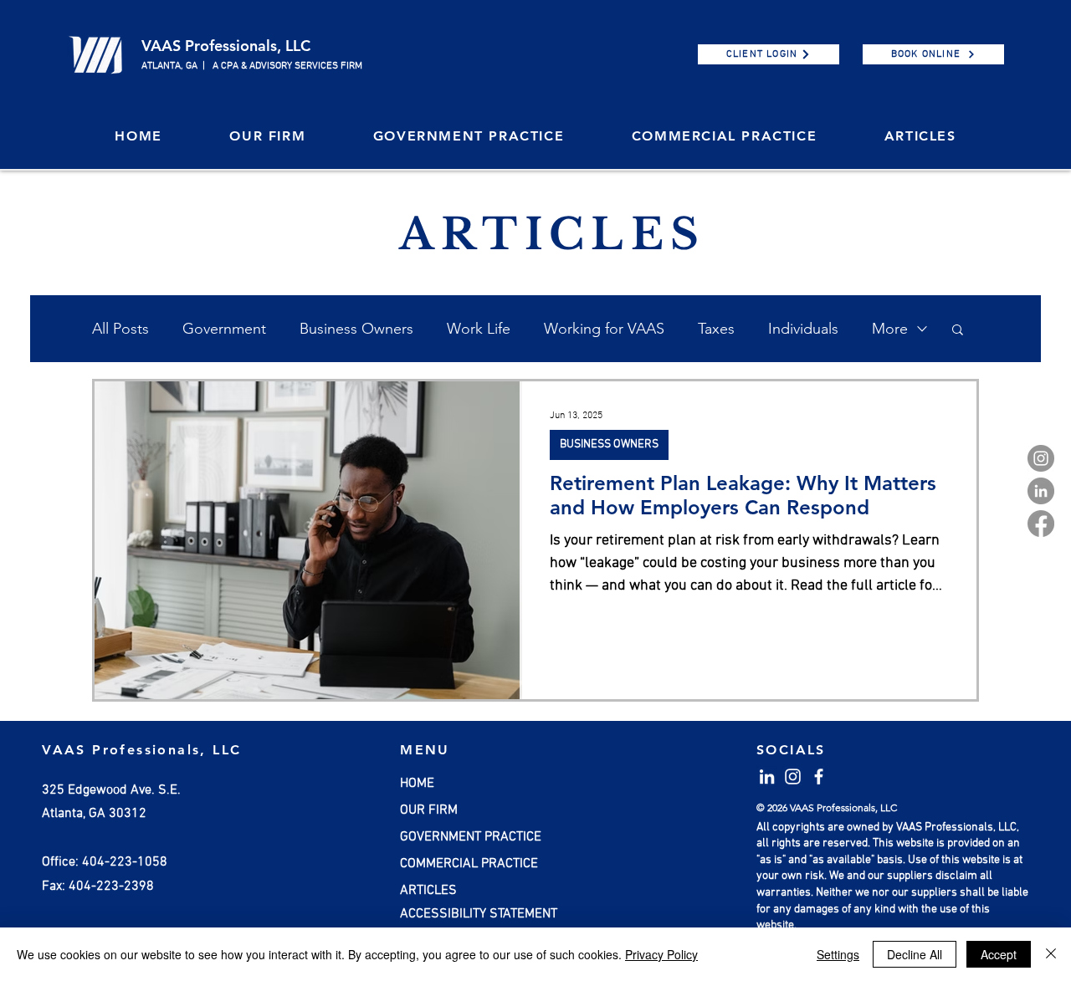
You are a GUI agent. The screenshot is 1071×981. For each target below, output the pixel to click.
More (890, 328)
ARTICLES (428, 890)
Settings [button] (838, 954)
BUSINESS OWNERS (609, 444)
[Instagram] (1040, 458)
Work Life (478, 328)
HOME (417, 783)
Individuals (803, 328)
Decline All (914, 954)
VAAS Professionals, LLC (225, 45)
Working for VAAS (604, 328)
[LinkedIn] (1040, 491)
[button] (267, 137)
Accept (999, 954)
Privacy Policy (661, 954)
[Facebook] (1040, 523)
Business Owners (356, 328)
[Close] (1051, 954)
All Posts (120, 328)
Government (224, 328)
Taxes (716, 328)
